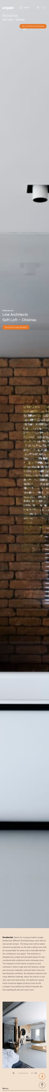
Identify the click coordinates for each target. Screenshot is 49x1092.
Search (26, 8)
